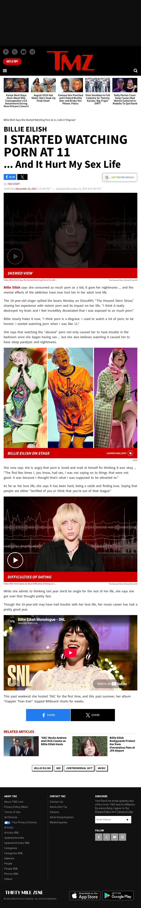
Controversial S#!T (79, 768)
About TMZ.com (14, 801)
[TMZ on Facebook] (6, 52)
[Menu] (5, 70)
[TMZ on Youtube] (23, 52)
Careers (54, 812)
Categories (10, 848)
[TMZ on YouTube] (114, 837)
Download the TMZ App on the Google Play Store (117, 895)
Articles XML (11, 832)
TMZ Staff (13, 184)
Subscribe (127, 819)
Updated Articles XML (17, 842)
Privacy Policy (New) (16, 806)
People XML (11, 868)
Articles (8, 827)
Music (102, 768)
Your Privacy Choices (24, 822)
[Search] (136, 70)
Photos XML (11, 873)
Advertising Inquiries (62, 817)
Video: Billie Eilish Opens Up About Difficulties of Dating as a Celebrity (30, 583)
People (8, 863)
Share (50, 715)
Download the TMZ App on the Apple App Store (84, 895)
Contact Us (56, 801)
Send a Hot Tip (58, 806)
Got (12, 61)
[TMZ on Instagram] (32, 52)
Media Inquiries (58, 822)
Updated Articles (14, 837)
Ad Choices (10, 817)
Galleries (9, 858)
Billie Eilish (42, 768)
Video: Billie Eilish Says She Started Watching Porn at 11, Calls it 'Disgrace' (30, 280)
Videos (8, 878)
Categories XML (13, 853)
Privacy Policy (103, 811)
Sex (58, 768)
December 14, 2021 (26, 188)
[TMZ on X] (15, 52)
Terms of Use (12, 812)
